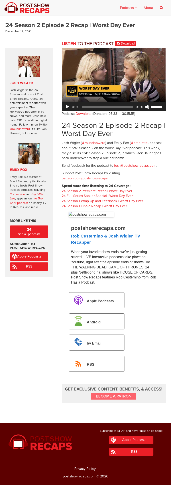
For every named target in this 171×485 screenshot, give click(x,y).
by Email (94, 343)
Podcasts (127, 8)
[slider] (157, 106)
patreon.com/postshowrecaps (85, 178)
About (148, 8)
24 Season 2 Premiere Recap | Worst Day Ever (97, 191)
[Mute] (147, 107)
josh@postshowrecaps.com (135, 165)
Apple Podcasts (100, 301)
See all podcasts (29, 231)
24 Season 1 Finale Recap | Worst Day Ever (94, 206)
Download (127, 43)
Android (94, 322)
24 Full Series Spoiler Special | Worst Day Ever (97, 196)
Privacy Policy (85, 469)
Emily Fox (18, 170)
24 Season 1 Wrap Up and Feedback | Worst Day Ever (102, 201)
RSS (90, 364)
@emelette (139, 143)
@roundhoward (93, 143)
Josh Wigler (21, 83)
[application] (114, 106)
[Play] (67, 107)
